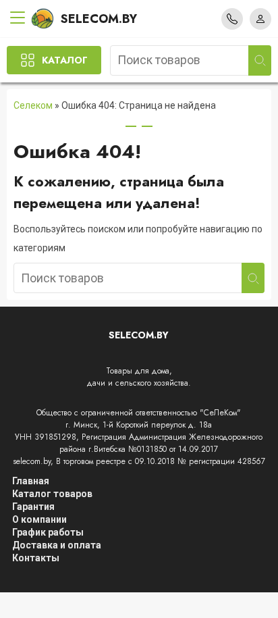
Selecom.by (99, 19)
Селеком (33, 105)
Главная (30, 480)
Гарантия (33, 506)
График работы (48, 532)
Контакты (35, 557)
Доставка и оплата (56, 545)
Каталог (65, 60)
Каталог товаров (52, 493)
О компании (39, 519)
